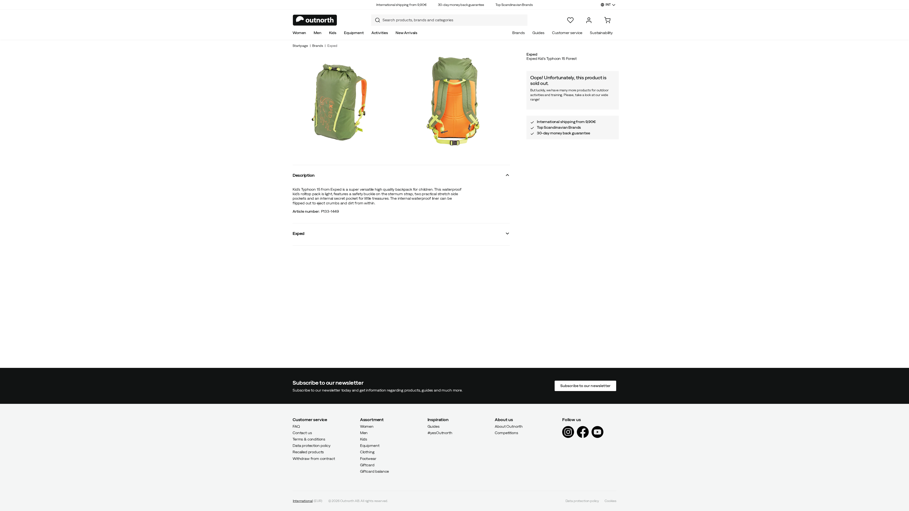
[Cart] (607, 20)
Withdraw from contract (314, 458)
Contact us (302, 432)
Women (299, 33)
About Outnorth (509, 426)
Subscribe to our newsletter (585, 385)
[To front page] (315, 20)
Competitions (506, 432)
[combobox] (449, 20)
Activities (379, 33)
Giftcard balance (374, 471)
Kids (332, 33)
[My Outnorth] (588, 20)
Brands (518, 33)
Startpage (300, 46)
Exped (332, 46)
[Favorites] (570, 20)
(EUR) (307, 501)
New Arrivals (406, 33)
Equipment (354, 33)
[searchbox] (453, 20)
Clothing (367, 452)
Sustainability (601, 33)
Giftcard (367, 465)
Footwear (368, 458)
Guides (538, 33)
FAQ (296, 426)
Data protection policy (311, 445)
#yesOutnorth (440, 432)
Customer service (567, 33)
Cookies (610, 501)
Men (317, 33)
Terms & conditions (309, 439)
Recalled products (308, 452)
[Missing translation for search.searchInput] (375, 20)
